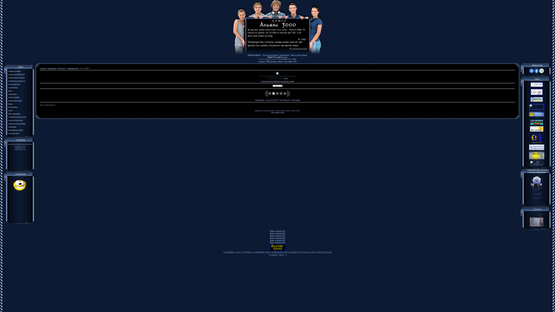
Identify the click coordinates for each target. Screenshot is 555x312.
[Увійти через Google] (541, 70)
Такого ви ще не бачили (17, 123)
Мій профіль (271, 61)
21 (287, 100)
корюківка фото (73, 68)
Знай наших (284, 55)
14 (271, 100)
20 (285, 100)
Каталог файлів (13, 97)
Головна (261, 61)
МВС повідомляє (14, 114)
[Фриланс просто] (536, 165)
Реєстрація (288, 61)
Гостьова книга (13, 133)
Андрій (286, 78)
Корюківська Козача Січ (16, 81)
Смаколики (12, 127)
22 (289, 100)
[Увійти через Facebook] (536, 71)
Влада (10, 110)
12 (267, 100)
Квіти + (10, 91)
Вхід (295, 61)
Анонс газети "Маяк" (299, 55)
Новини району (254, 55)
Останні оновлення (270, 55)
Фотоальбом (12, 107)
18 (281, 100)
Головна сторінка (14, 71)
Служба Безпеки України (17, 117)
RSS (294, 59)
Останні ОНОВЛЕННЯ (16, 74)
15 (273, 100)
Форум (10, 104)
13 (269, 100)
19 (283, 100)
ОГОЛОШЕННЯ (14, 84)
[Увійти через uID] (531, 71)
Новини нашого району (16, 77)
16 (275, 100)
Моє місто (62, 68)
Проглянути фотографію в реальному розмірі (277, 81)
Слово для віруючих (15, 120)
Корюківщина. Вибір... (16, 130)
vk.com (284, 57)
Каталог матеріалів (15, 100)
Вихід (280, 61)
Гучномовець (13, 87)
